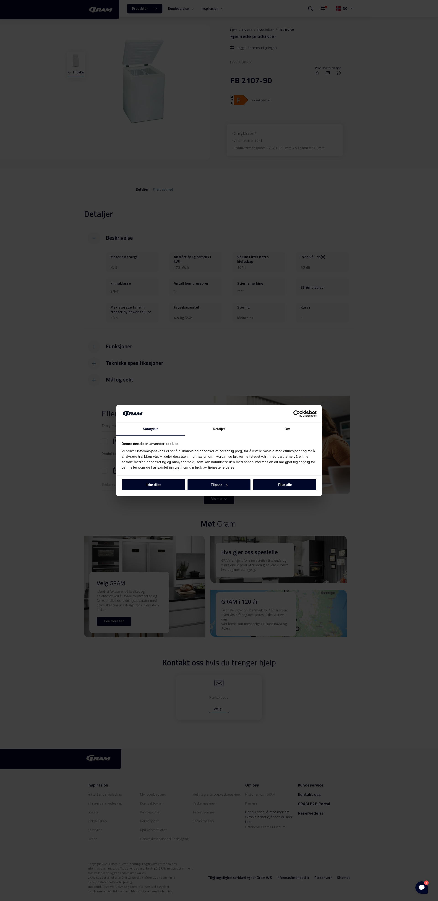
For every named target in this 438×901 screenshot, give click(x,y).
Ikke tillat (153, 485)
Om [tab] (287, 429)
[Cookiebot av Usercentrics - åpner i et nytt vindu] (297, 413)
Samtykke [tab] (151, 429)
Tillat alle (285, 485)
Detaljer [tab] (219, 429)
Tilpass (216, 485)
